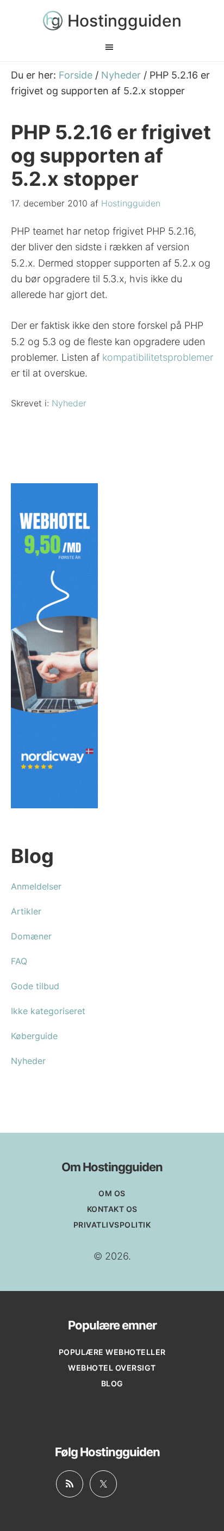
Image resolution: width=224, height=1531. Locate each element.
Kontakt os (112, 1209)
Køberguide (34, 1035)
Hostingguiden (124, 20)
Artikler (26, 911)
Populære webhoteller (112, 1352)
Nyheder (69, 403)
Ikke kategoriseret (48, 1010)
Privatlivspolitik (112, 1224)
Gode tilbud (35, 986)
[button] (112, 47)
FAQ (19, 961)
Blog (112, 1383)
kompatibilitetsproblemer (157, 357)
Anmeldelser (36, 886)
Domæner (31, 936)
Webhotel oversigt (112, 1367)
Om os (112, 1193)
